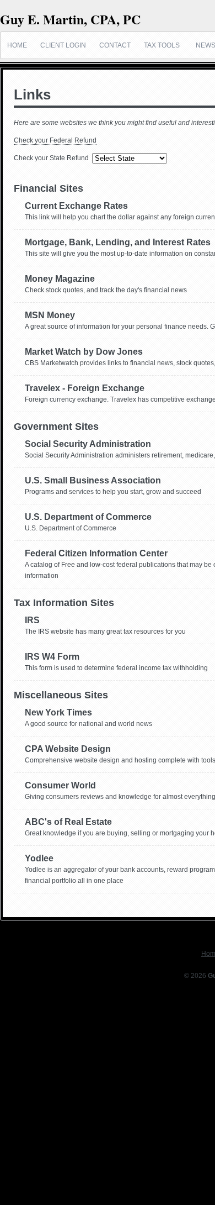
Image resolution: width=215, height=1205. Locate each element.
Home (17, 45)
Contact (115, 45)
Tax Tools (162, 45)
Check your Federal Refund (55, 140)
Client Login (63, 45)
